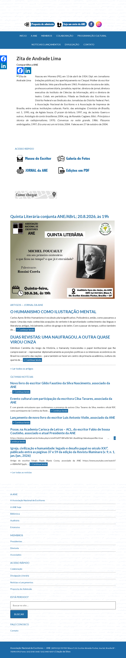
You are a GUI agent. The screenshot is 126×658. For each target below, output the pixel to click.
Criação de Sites (63, 651)
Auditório (14, 520)
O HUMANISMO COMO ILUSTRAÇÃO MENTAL (53, 311)
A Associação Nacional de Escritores (27, 500)
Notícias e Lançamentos (21, 582)
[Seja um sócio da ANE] (71, 26)
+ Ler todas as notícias (21, 472)
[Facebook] (91, 26)
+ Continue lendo (25, 329)
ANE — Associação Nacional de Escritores (63, 10)
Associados (15, 554)
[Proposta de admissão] (39, 26)
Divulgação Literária (19, 575)
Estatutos (15, 527)
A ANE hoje (15, 507)
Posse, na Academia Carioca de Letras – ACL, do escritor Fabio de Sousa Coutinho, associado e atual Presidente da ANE (60, 431)
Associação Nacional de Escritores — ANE (30, 648)
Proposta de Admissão (21, 589)
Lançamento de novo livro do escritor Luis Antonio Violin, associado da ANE (62, 417)
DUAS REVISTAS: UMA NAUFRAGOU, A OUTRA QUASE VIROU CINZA (60, 339)
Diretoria (14, 548)
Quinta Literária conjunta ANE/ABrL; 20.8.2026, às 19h (59, 216)
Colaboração (16, 569)
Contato (14, 630)
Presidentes (16, 541)
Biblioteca (15, 513)
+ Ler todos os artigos (21, 368)
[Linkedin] (98, 26)
